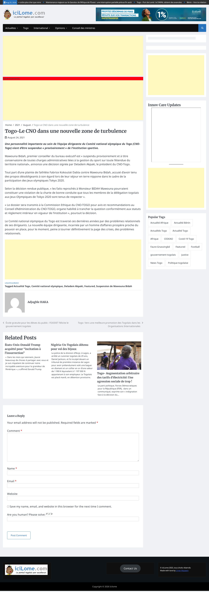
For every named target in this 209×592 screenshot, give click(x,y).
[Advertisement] (73, 56)
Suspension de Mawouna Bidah (114, 286)
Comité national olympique (47, 286)
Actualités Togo (158, 230)
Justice (184, 254)
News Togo (156, 262)
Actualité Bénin (182, 222)
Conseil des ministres (83, 28)
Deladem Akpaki (73, 286)
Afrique (154, 238)
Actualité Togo (22, 286)
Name (12, 468)
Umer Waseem (182, 570)
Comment (14, 431)
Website (12, 494)
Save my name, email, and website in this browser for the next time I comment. (61, 506)
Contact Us (130, 568)
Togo (26, 28)
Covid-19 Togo (186, 238)
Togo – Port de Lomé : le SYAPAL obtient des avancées (152, 2)
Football (195, 246)
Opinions (60, 28)
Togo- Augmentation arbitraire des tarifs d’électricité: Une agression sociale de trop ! (118, 377)
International (41, 28)
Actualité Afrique (159, 222)
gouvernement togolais (163, 254)
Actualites (10, 28)
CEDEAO (168, 238)
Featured (89, 286)
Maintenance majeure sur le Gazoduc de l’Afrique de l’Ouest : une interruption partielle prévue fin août (82, 2)
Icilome (113, 586)
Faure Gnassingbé (160, 246)
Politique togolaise (178, 262)
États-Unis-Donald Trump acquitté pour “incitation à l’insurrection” (23, 349)
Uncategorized (12, 283)
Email (11, 481)
